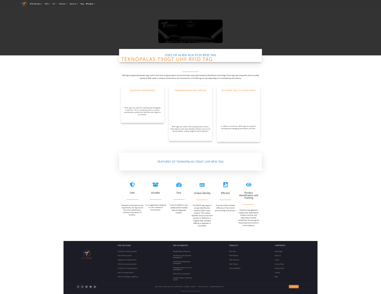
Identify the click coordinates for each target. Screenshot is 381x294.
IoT (54, 4)
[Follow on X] (82, 286)
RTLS (46, 4)
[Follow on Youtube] (90, 286)
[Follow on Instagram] (86, 286)
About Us (73, 4)
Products (62, 4)
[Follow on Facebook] (78, 286)
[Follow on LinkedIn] (94, 286)
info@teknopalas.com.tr (217, 286)
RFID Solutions (35, 4)
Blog (82, 4)
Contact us (293, 286)
